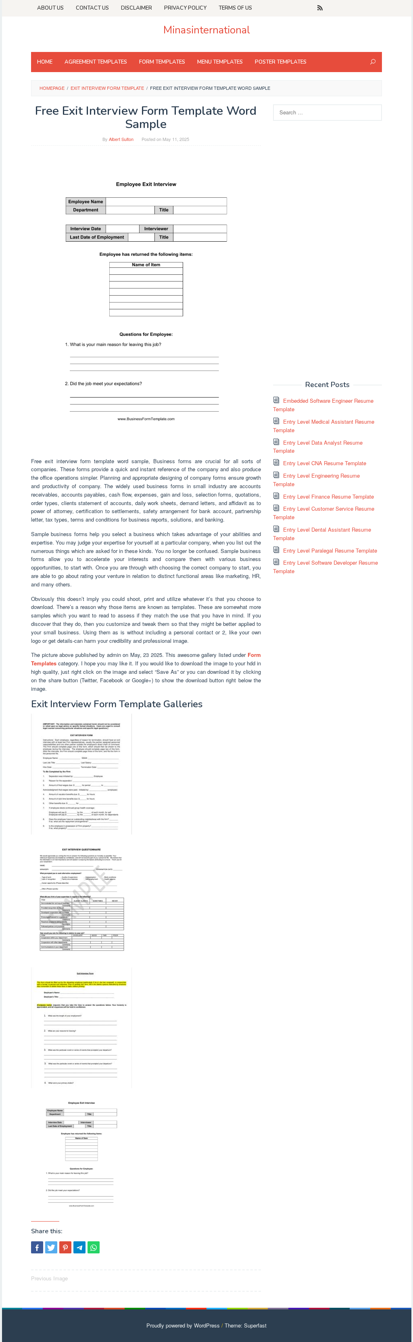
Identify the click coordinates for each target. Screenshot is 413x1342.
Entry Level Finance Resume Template (328, 496)
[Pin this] (65, 1247)
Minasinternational (206, 30)
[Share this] (37, 1247)
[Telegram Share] (79, 1247)
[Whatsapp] (94, 1247)
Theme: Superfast (246, 1325)
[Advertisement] (333, 250)
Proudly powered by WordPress (183, 1325)
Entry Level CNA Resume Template (324, 463)
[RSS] (320, 8)
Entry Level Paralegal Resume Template (330, 550)
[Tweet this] (51, 1247)
